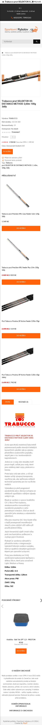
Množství (5, 137)
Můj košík (37, 2)
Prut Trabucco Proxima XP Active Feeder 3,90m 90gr (21, 321)
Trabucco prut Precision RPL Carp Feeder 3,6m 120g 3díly (20, 215)
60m (35, 165)
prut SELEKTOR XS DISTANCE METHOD (17, 165)
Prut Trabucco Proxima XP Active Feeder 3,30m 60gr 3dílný (21, 376)
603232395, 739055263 (22, 18)
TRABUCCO (13, 118)
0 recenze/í (16, 132)
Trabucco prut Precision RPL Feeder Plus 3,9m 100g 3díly (20, 269)
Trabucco (9, 163)
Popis (7, 402)
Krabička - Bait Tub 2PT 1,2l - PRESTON (21, 640)
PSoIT (25, 723)
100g (3, 168)
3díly (8, 168)
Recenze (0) (23, 402)
